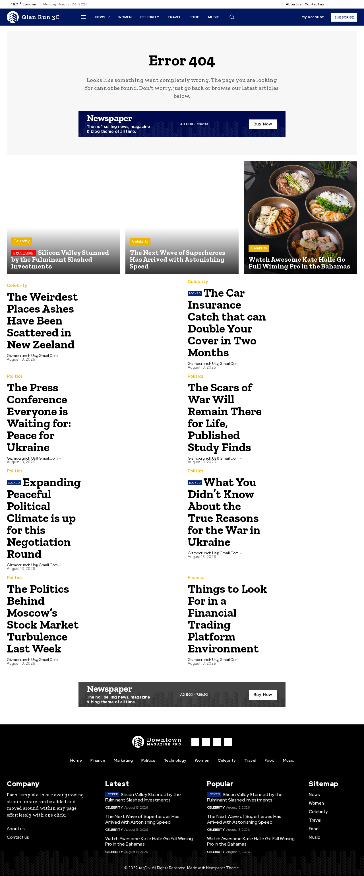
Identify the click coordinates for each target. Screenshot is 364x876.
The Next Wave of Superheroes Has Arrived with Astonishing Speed (142, 819)
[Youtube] (353, 4)
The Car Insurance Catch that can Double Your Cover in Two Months (227, 322)
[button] (231, 16)
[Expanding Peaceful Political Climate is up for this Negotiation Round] (134, 511)
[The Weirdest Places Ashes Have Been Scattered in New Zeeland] (134, 322)
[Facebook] (333, 4)
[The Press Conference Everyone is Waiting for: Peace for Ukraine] (134, 416)
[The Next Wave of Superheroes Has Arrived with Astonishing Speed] (181, 217)
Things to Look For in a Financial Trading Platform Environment (227, 618)
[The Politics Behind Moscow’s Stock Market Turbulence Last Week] (134, 618)
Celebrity (21, 241)
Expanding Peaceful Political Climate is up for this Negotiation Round (44, 518)
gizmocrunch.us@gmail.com (32, 355)
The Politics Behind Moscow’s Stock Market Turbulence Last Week (43, 618)
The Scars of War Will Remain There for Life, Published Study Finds (225, 417)
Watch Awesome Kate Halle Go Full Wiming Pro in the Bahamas (149, 841)
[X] (347, 4)
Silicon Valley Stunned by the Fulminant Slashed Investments (143, 797)
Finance (196, 578)
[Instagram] (340, 4)
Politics (14, 376)
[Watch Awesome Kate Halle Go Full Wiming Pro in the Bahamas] (300, 217)
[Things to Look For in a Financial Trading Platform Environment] (314, 618)
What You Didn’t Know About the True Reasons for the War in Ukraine (224, 512)
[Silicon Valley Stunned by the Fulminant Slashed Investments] (63, 217)
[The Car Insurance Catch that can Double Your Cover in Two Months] (314, 322)
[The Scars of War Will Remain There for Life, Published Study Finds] (314, 416)
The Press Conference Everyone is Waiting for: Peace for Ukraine (39, 417)
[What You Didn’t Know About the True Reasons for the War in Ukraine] (314, 511)
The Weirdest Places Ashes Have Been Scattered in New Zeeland (42, 320)
